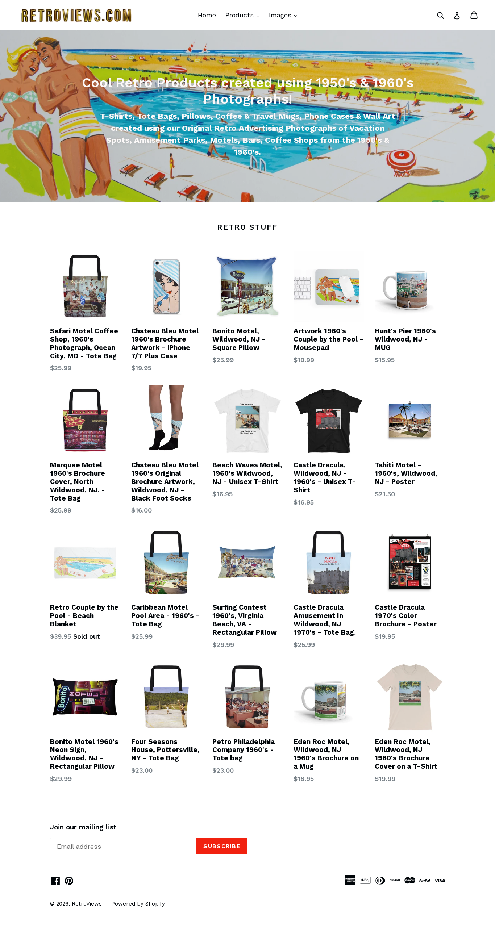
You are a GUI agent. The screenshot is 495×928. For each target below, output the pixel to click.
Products (244, 15)
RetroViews (87, 903)
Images (285, 15)
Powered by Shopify (138, 903)
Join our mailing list (83, 827)
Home (207, 15)
